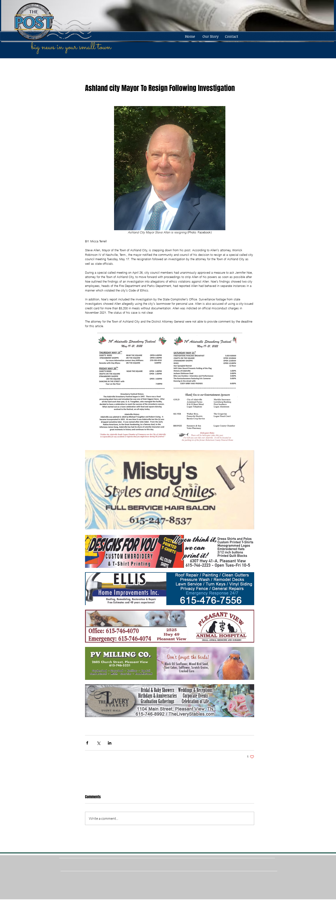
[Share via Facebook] (87, 743)
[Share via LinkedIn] (109, 743)
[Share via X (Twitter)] (98, 743)
